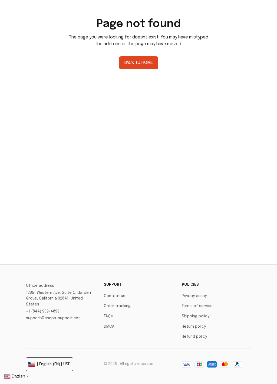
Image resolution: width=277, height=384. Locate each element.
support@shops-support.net (53, 318)
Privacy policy (194, 296)
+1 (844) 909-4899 (43, 311)
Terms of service (197, 306)
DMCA (109, 326)
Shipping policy (195, 316)
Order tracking (117, 306)
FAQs (108, 316)
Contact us (114, 296)
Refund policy (194, 337)
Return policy (194, 326)
